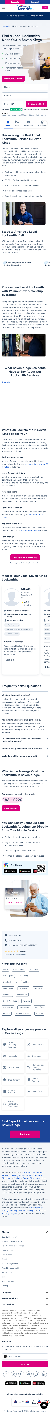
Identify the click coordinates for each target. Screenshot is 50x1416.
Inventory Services (12, 1091)
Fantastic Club (7, 1250)
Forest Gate (22, 995)
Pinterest (21, 1374)
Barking (25, 982)
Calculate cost (11, 808)
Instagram (36, 1374)
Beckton (6, 1013)
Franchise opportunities (11, 1268)
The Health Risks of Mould (12, 1241)
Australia (22, 1402)
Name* (7, 87)
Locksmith (6, 26)
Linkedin (44, 1374)
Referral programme (10, 1263)
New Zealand (35, 1402)
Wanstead (7, 995)
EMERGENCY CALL (13, 78)
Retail (17, 125)
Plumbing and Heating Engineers (38, 1067)
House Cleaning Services (12, 1044)
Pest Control (38, 1044)
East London (18, 969)
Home (7, 125)
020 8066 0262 (14, 940)
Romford (26, 1001)
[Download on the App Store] (10, 871)
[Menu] (4, 8)
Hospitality (42, 125)
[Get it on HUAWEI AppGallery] (39, 1383)
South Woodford (10, 1001)
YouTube (29, 1374)
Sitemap (5, 1286)
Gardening (37, 1056)
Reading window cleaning (21, 1210)
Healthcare (28, 125)
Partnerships (7, 1272)
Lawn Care (37, 1091)
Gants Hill (34, 969)
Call (45, 8)
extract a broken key (30, 530)
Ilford (5, 969)
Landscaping (14, 1067)
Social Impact (7, 1259)
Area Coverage (8, 1281)
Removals (12, 1056)
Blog (3, 1277)
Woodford (39, 1007)
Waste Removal (36, 1079)
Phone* (7, 95)
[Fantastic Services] (25, 7)
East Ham (38, 988)
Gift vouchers (7, 1255)
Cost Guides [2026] (9, 1237)
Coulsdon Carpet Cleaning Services (29, 1178)
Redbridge (23, 976)
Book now (25, 1134)
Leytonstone (24, 1007)
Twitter (14, 1374)
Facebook (6, 1374)
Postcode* (9, 104)
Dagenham (23, 988)
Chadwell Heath (10, 982)
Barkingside (8, 976)
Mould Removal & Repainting (13, 1103)
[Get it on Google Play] (25, 871)
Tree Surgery (14, 1080)
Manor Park (8, 988)
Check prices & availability (25, 557)
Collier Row (8, 1007)
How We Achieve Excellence (13, 1246)
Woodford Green (23, 1013)
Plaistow (39, 1013)
